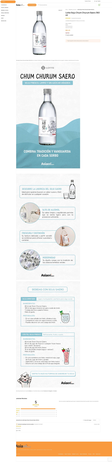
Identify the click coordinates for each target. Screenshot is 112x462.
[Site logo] (20, 4)
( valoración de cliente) (76, 18)
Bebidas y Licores (72, 9)
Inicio (66, 9)
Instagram (50, 391)
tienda (30, 391)
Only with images (87, 420)
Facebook (46, 391)
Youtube (55, 391)
